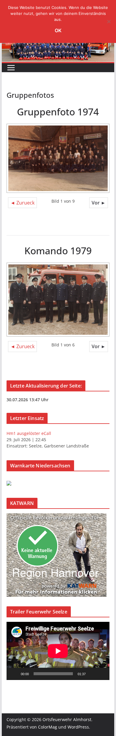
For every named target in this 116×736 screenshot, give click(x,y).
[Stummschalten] (92, 674)
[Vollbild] (102, 674)
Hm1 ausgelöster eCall (29, 433)
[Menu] (11, 67)
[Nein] (109, 21)
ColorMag (47, 727)
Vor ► (99, 202)
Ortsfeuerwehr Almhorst (67, 719)
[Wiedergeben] (14, 674)
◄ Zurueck (22, 202)
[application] (58, 651)
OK (58, 30)
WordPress (78, 727)
